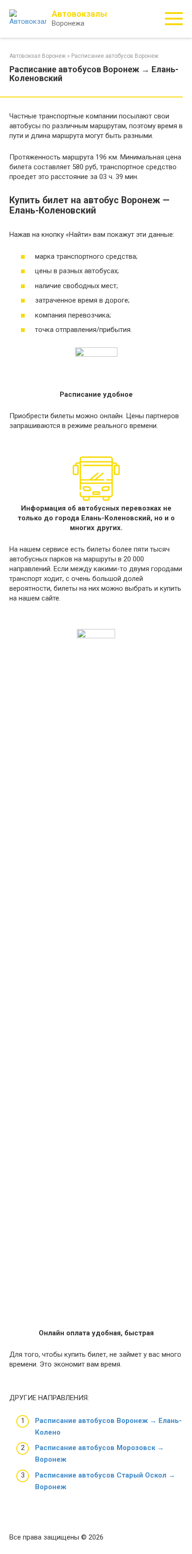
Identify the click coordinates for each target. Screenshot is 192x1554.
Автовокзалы (79, 14)
